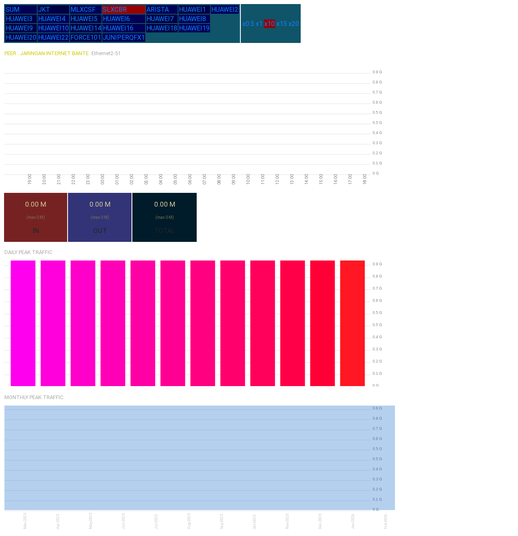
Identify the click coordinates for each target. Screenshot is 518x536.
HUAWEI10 (53, 28)
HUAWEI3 (19, 19)
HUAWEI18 (161, 28)
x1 (259, 24)
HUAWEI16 (118, 28)
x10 (269, 24)
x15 (281, 24)
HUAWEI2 (224, 9)
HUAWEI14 (85, 28)
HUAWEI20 (21, 37)
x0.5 (248, 24)
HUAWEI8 (192, 19)
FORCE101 (85, 37)
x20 (294, 24)
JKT (44, 9)
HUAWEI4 (51, 19)
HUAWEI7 (160, 19)
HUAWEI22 (53, 37)
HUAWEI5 (84, 19)
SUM (12, 9)
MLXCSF (83, 9)
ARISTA (157, 9)
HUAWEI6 (116, 19)
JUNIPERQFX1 (124, 37)
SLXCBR (115, 9)
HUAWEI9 (19, 28)
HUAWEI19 (194, 28)
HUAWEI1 (192, 9)
